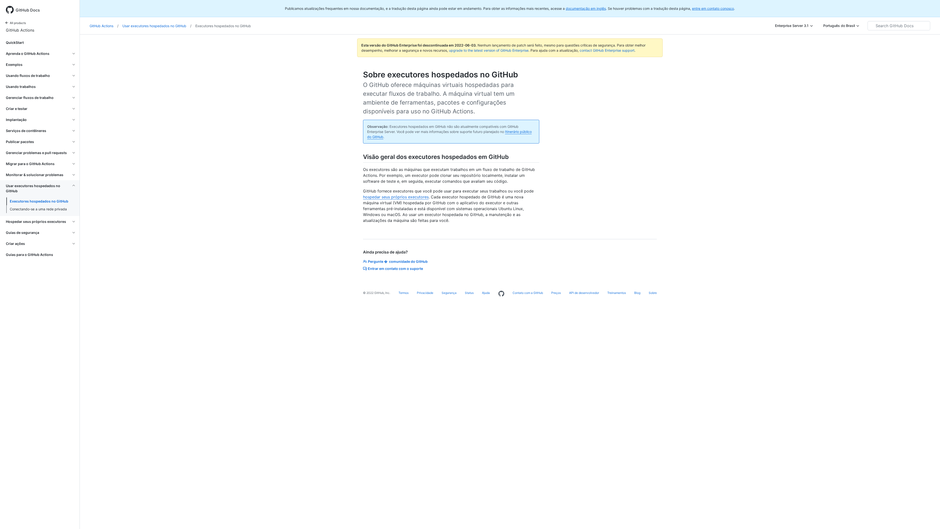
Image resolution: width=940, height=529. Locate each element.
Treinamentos (616, 293)
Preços (556, 293)
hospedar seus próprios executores (396, 196)
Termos (404, 293)
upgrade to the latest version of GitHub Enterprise (489, 50)
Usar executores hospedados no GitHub (156, 26)
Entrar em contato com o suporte (395, 268)
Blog (637, 293)
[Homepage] (501, 294)
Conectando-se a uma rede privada (38, 209)
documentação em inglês (586, 8)
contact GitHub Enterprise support (607, 50)
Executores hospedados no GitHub (39, 201)
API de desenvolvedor (584, 293)
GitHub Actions (20, 30)
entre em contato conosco (713, 8)
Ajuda (486, 293)
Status (469, 293)
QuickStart (15, 42)
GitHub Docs (28, 10)
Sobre (653, 293)
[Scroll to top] (929, 518)
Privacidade (425, 293)
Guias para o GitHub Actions (29, 254)
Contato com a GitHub (528, 293)
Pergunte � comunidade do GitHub (398, 261)
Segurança (449, 293)
